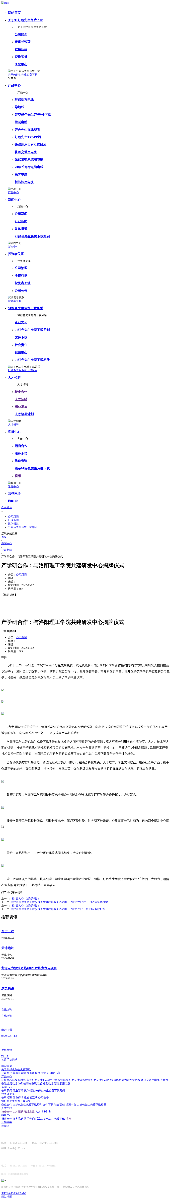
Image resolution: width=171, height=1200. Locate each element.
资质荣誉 (21, 56)
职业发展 (21, 406)
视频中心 (21, 352)
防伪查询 (21, 461)
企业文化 (21, 322)
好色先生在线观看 (27, 129)
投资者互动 (23, 283)
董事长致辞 (23, 42)
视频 (18, 476)
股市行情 (21, 275)
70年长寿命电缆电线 (29, 167)
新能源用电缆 (24, 182)
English (13, 500)
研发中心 (21, 64)
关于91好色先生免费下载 (25, 20)
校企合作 (21, 391)
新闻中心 (14, 199)
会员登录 (6, 507)
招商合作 (21, 446)
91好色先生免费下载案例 (32, 236)
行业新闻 (21, 221)
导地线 (19, 107)
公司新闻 (21, 213)
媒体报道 (21, 229)
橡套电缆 (21, 174)
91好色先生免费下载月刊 (32, 330)
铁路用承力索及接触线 (30, 144)
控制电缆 (21, 122)
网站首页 (14, 12)
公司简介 (21, 34)
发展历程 (21, 49)
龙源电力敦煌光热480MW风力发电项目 (29, 968)
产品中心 (14, 85)
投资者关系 (16, 254)
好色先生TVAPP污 (28, 137)
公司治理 (21, 268)
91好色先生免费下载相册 (32, 360)
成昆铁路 (7, 988)
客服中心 (14, 432)
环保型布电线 (24, 99)
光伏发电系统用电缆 (29, 159)
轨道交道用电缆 (26, 152)
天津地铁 (7, 948)
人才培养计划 (24, 414)
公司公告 (21, 290)
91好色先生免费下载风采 (25, 308)
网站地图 (6, 1196)
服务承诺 (21, 453)
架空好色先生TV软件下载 (33, 114)
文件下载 (21, 337)
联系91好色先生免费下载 (32, 468)
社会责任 (21, 345)
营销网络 (14, 493)
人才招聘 (14, 377)
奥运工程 (7, 931)
